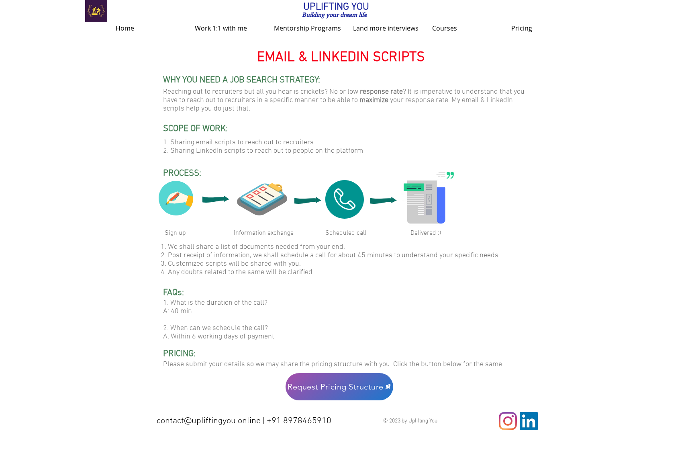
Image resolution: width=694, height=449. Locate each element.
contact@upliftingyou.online (209, 421)
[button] (228, 28)
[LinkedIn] (529, 421)
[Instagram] (508, 421)
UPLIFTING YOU (336, 7)
